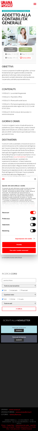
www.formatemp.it (20, 157)
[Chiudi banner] (35, 179)
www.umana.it (14, 409)
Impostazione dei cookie (23, 238)
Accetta (19, 244)
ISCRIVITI (19, 330)
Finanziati (24, 290)
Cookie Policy (10, 425)
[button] (35, 4)
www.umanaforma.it (23, 412)
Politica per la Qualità (8, 427)
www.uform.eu (15, 414)
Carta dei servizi (15, 429)
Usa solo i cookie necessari (19, 250)
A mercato (14, 290)
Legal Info (33, 425)
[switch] (33, 218)
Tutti (5, 290)
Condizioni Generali (26, 429)
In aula (21, 299)
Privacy (3, 425)
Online (13, 299)
